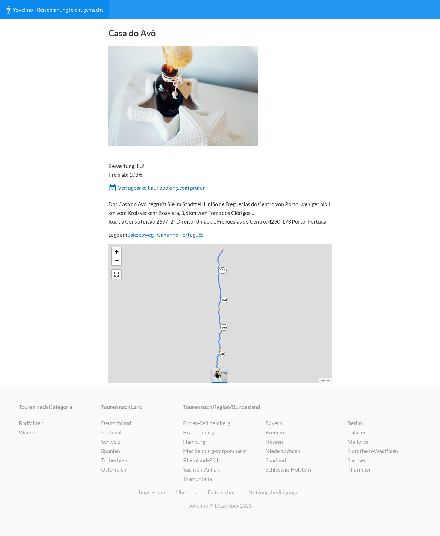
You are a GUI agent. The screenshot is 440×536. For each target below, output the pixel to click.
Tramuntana (197, 478)
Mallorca (358, 441)
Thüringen (360, 469)
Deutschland (116, 423)
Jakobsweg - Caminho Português (166, 234)
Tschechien (114, 460)
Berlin (355, 423)
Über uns (186, 492)
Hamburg (194, 441)
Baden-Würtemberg (206, 423)
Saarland (275, 460)
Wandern (29, 432)
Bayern (273, 423)
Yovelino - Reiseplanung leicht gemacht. (58, 9)
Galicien (357, 432)
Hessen (274, 441)
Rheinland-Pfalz (202, 460)
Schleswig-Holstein (288, 469)
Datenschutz (223, 492)
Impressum (152, 492)
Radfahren (31, 423)
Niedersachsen (282, 451)
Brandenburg (198, 432)
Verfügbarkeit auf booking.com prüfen (162, 187)
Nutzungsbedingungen (274, 492)
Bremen (274, 432)
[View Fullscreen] (116, 274)
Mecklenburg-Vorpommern (215, 451)
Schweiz (110, 441)
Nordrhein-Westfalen (373, 451)
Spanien (110, 451)
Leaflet (325, 380)
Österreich (113, 469)
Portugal (111, 432)
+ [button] (117, 252)
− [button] (117, 261)
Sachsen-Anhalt (201, 469)
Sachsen (357, 460)
